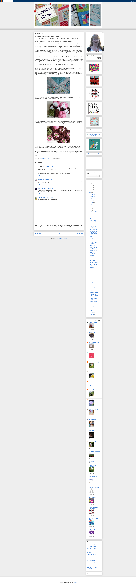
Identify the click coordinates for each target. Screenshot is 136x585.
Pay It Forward (93, 258)
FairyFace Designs (93, 409)
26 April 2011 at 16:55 (48, 166)
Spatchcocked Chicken (92, 562)
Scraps (91, 216)
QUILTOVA (91, 461)
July (91, 204)
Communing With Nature (93, 248)
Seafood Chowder (94, 262)
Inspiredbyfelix (92, 497)
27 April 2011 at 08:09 (49, 197)
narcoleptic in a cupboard (92, 431)
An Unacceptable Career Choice (93, 265)
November (92, 196)
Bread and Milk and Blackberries (93, 508)
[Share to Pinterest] (59, 158)
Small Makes (58, 28)
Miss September (93, 250)
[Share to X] (56, 158)
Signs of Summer (93, 278)
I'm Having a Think (92, 268)
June (91, 206)
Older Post (80, 233)
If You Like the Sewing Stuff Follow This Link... (93, 308)
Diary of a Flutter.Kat (94, 487)
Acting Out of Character (93, 253)
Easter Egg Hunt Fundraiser (93, 302)
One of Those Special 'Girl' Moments (93, 222)
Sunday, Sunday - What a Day (94, 273)
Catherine (40, 179)
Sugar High (92, 260)
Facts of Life (92, 284)
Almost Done (92, 245)
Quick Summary (93, 214)
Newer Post (38, 233)
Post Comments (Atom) (62, 238)
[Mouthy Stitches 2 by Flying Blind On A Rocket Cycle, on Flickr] (94, 98)
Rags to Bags (92, 529)
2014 (90, 187)
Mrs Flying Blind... (42, 188)
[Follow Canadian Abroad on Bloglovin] (93, 176)
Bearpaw (91, 352)
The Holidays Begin (93, 281)
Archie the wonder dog (94, 322)
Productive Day (93, 304)
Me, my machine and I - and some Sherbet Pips (93, 233)
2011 (90, 192)
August (91, 202)
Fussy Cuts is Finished (93, 276)
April (91, 210)
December (92, 194)
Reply (39, 175)
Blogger (75, 582)
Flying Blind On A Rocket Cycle (93, 420)
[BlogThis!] (55, 158)
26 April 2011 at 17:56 (47, 179)
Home (36, 28)
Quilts (50, 28)
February (92, 314)
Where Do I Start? (94, 292)
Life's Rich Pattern (93, 441)
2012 (90, 190)
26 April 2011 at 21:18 (51, 188)
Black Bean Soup (91, 544)
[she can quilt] (94, 125)
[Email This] (53, 158)
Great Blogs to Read (76, 28)
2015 (90, 185)
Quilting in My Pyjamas (94, 451)
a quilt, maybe (92, 371)
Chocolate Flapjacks (91, 546)
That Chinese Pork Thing (92, 565)
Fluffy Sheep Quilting (94, 381)
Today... (91, 270)
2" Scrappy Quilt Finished (93, 212)
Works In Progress (92, 256)
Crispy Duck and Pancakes (93, 548)
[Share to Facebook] (57, 158)
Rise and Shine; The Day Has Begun (93, 242)
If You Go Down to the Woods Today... (94, 226)
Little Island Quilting (94, 362)
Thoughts (92, 218)
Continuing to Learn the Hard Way (94, 295)
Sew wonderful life (93, 389)
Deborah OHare (41, 197)
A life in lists (92, 385)
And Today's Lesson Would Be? (93, 289)
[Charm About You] (94, 130)
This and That (93, 286)
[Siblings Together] (94, 72)
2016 (90, 183)
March (91, 312)
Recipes (66, 28)
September (92, 200)
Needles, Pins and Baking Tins (93, 477)
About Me (43, 28)
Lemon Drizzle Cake (91, 554)
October (92, 198)
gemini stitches (92, 332)
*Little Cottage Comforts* (92, 466)
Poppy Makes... (92, 399)
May (91, 208)
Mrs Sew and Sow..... (94, 342)
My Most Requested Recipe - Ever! (93, 238)
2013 (90, 189)
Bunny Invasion (93, 229)
